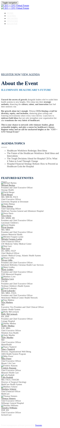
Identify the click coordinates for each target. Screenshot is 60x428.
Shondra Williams (9, 408)
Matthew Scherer (8, 389)
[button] (11, 74)
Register (12, 24)
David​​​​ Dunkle (7, 227)
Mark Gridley (7, 270)
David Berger (7, 195)
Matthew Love (7, 279)
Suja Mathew (7, 302)
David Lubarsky (8, 291)
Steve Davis (6, 216)
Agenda (11, 16)
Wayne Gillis (6, 260)
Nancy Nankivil (8, 349)
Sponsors (12, 21)
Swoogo (38, 425)
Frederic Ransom (8, 368)
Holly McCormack (9, 314)
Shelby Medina (7, 326)
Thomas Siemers (8, 398)
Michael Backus (8, 185)
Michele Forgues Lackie (11, 239)
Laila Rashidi (7, 377)
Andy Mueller (7, 337)
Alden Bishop (7, 206)
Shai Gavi (5, 248)
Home (10, 13)
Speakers (12, 18)
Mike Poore (6, 359)
